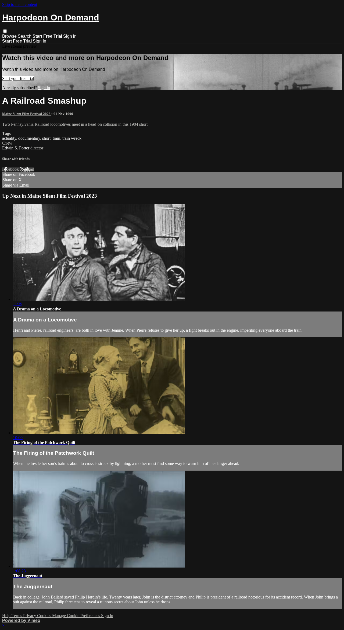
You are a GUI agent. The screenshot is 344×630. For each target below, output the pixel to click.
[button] (5, 31)
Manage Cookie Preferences (76, 615)
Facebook (11, 169)
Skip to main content (19, 4)
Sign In (39, 41)
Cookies (44, 615)
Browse (10, 36)
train (56, 138)
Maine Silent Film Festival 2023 (26, 114)
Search (25, 36)
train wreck (71, 138)
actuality (9, 138)
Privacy (30, 615)
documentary (29, 138)
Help (7, 615)
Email (29, 169)
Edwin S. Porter (16, 148)
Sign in (70, 36)
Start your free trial (18, 78)
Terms (17, 615)
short (46, 138)
